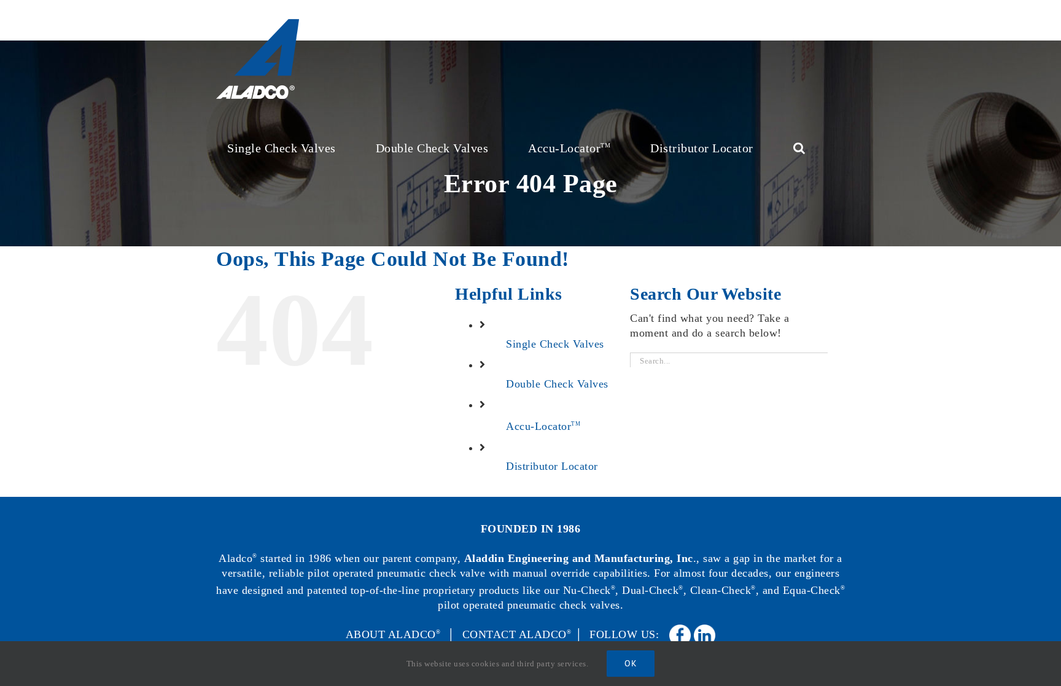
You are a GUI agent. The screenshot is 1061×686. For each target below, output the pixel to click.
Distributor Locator (552, 466)
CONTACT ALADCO (517, 634)
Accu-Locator (543, 426)
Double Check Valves (557, 384)
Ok (630, 663)
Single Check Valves (555, 344)
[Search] (799, 147)
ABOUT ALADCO (393, 634)
